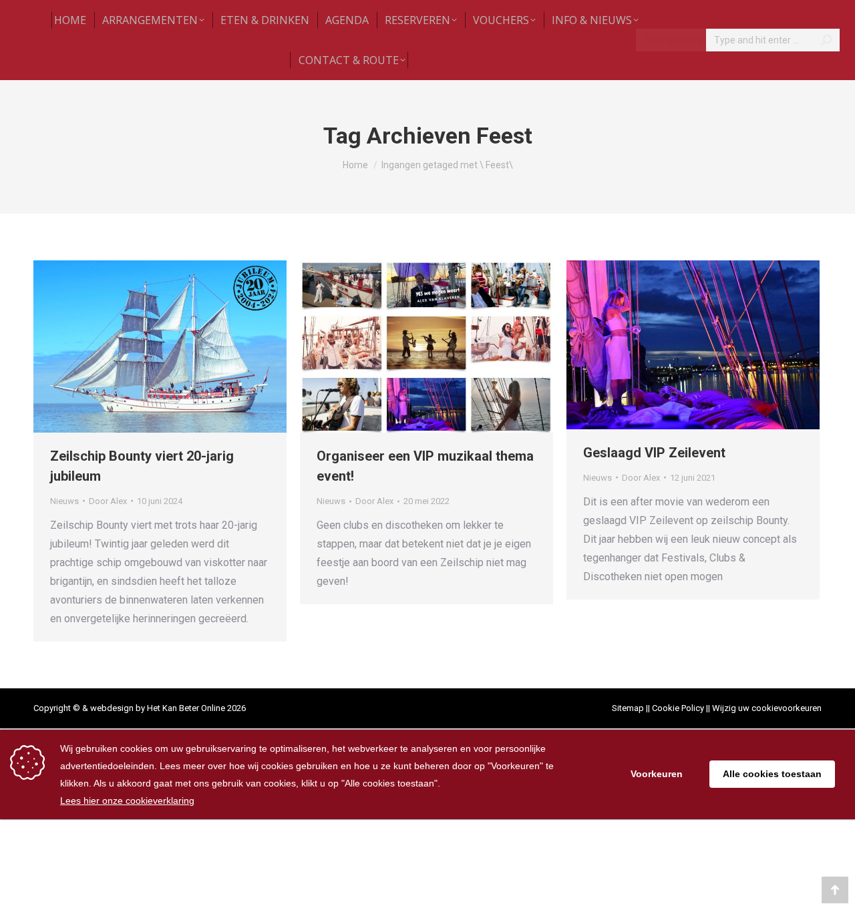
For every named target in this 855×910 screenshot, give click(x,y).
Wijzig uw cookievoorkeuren (767, 708)
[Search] (826, 40)
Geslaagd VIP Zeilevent (654, 453)
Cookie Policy (678, 708)
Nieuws (64, 501)
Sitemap (628, 708)
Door (108, 501)
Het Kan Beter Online (186, 708)
